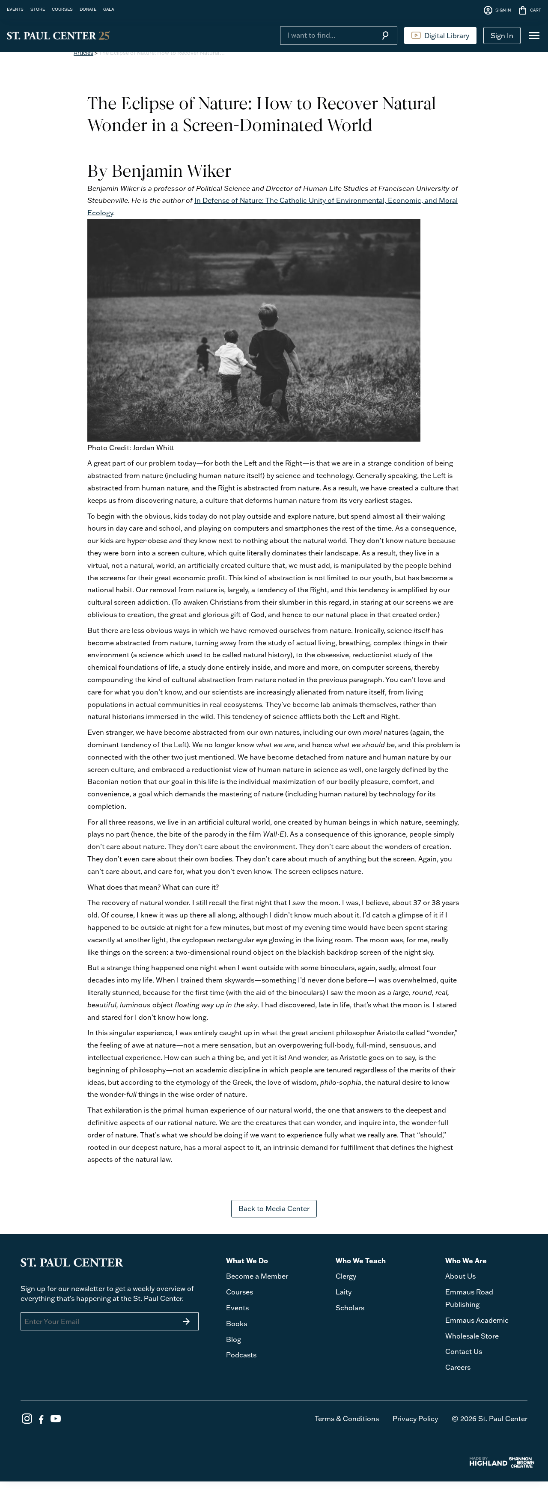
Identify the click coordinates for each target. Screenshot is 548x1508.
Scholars (350, 1307)
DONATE (88, 9)
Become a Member (257, 1276)
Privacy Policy (415, 1418)
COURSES (62, 9)
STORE (37, 9)
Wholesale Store (472, 1336)
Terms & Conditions (347, 1418)
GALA (108, 9)
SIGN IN (497, 10)
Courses (239, 1292)
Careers (458, 1367)
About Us (460, 1276)
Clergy (346, 1276)
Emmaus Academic (477, 1320)
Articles (83, 52)
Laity (343, 1292)
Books (236, 1323)
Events (237, 1307)
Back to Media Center (274, 1208)
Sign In (502, 35)
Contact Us (463, 1351)
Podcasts (241, 1355)
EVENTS (15, 9)
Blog (233, 1339)
